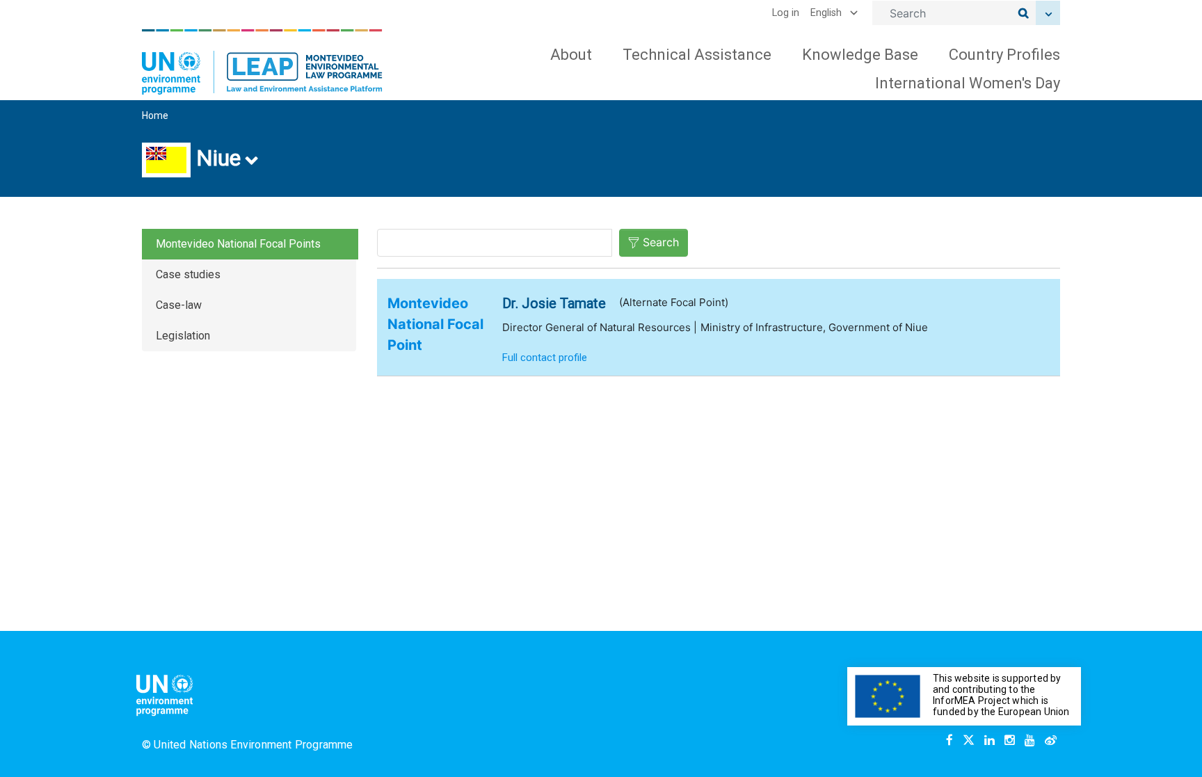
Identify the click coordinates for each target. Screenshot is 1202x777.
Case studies (188, 274)
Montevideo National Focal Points (238, 243)
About (571, 54)
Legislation (183, 335)
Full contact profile (544, 357)
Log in (785, 13)
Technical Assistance (697, 54)
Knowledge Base (860, 54)
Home (155, 115)
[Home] (262, 62)
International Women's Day (967, 83)
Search (661, 242)
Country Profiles (1004, 54)
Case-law (179, 305)
